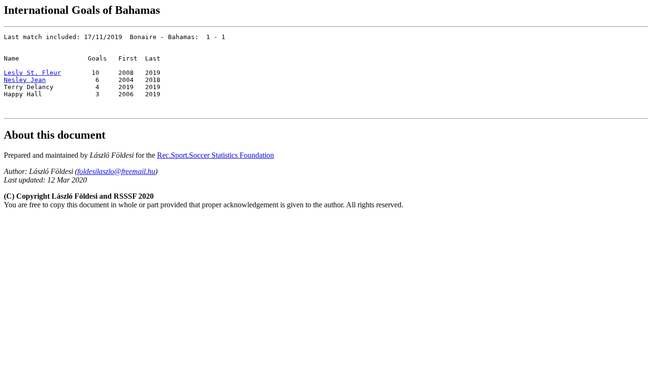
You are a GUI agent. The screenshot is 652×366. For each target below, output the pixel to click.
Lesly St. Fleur (32, 72)
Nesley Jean (25, 79)
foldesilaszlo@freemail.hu (116, 171)
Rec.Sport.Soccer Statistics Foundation (215, 155)
